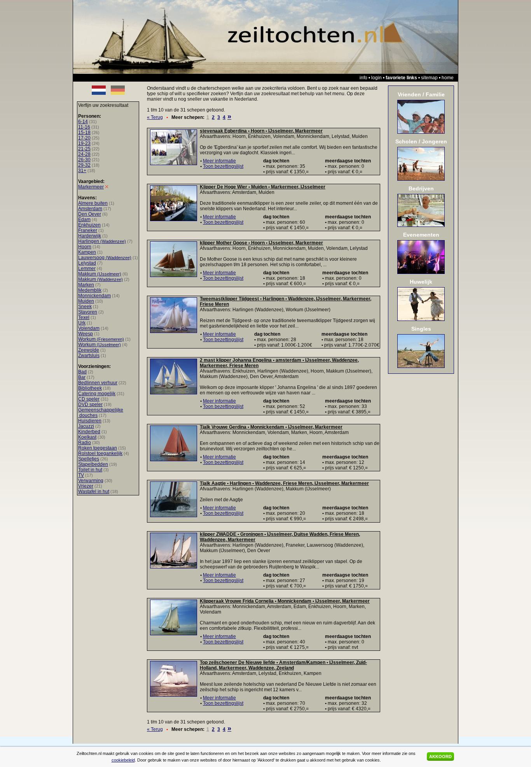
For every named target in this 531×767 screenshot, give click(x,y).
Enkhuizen (89, 225)
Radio (84, 442)
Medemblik (89, 290)
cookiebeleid (123, 760)
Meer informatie (219, 161)
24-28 (84, 154)
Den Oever (89, 214)
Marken (86, 285)
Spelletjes (88, 459)
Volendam (89, 328)
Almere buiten (93, 203)
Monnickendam (94, 295)
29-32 (84, 165)
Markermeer (91, 187)
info (363, 77)
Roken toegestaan (97, 448)
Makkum (99, 274)
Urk (82, 323)
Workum (101, 339)
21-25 (84, 149)
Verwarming (90, 480)
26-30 (84, 159)
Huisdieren (89, 421)
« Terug (155, 117)
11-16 (84, 127)
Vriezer (85, 486)
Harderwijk (89, 236)
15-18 (84, 132)
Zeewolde (88, 350)
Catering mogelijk (96, 393)
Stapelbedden (93, 464)
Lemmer (87, 268)
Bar (82, 377)
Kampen (87, 252)
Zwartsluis (89, 355)
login (376, 77)
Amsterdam (90, 208)
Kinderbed (89, 431)
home (448, 77)
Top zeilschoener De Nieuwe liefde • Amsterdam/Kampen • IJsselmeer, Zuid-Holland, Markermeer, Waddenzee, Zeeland (283, 665)
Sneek (85, 306)
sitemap (429, 77)
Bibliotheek (90, 388)
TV (81, 475)
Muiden (86, 301)
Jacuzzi (86, 426)
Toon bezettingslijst (223, 166)
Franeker (87, 230)
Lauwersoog (104, 257)
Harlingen (102, 241)
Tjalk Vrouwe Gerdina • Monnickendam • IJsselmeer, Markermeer (271, 427)
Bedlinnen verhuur (97, 382)
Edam (84, 219)
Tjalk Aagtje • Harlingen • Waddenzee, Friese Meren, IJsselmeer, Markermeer (284, 483)
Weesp (85, 333)
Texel (83, 317)
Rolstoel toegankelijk (100, 453)
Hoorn (84, 246)
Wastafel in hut (93, 491)
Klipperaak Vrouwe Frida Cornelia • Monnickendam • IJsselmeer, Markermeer (285, 601)
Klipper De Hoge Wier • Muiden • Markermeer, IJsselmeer (262, 187)
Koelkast (87, 437)
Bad (82, 372)
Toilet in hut (90, 469)
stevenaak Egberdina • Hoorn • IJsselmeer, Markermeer (261, 131)
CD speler (89, 399)
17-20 (84, 138)
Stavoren (87, 312)
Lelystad (87, 263)
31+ (82, 170)
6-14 (83, 121)
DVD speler (90, 404)
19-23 (84, 143)
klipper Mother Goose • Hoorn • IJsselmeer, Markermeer (261, 243)
